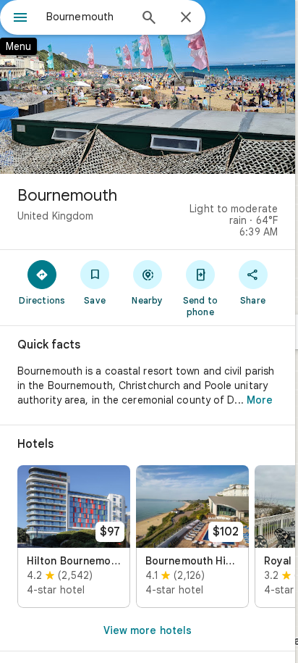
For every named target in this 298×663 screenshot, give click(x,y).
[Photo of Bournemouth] (147, 87)
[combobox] (87, 16)
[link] (73, 536)
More (260, 399)
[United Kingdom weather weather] (266, 191)
